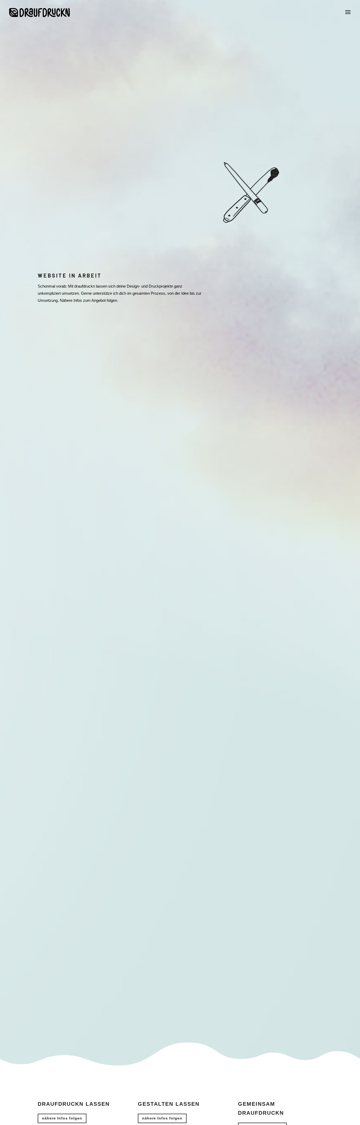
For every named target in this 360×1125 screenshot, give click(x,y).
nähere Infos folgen (62, 1118)
